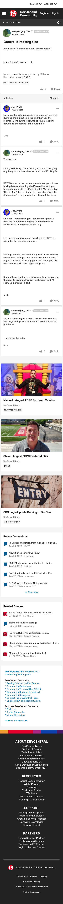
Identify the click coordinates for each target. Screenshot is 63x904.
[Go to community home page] (23, 13)
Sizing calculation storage (23, 622)
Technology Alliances (31, 841)
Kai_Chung (28, 616)
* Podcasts (10, 709)
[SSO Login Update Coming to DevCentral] (31, 491)
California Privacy (31, 882)
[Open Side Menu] (4, 13)
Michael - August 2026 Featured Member (29, 400)
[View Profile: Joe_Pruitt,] (6, 108)
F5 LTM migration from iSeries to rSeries (30, 563)
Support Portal (31, 825)
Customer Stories (31, 790)
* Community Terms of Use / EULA (23, 689)
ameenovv (29, 576)
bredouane (29, 626)
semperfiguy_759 (21, 31)
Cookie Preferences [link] (31, 892)
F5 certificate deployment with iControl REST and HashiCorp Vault (33, 643)
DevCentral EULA (32, 761)
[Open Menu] (58, 22)
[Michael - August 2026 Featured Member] (31, 380)
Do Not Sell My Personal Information (31, 887)
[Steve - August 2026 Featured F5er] (31, 435)
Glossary (31, 787)
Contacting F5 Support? (18, 674)
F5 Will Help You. (22, 671)
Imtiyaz (27, 566)
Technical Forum (13, 22)
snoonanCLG (30, 586)
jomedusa (29, 556)
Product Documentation (31, 781)
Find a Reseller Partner (32, 838)
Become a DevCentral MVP (31, 767)
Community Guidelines (31, 758)
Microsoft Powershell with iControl (27, 653)
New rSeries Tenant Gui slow (24, 553)
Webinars (31, 793)
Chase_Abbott (29, 656)
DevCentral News (11, 405)
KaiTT (27, 546)
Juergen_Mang (31, 646)
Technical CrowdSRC (31, 755)
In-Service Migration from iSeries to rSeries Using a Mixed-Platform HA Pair (32, 542)
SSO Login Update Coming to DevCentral (29, 512)
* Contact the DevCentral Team (21, 697)
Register (44, 13)
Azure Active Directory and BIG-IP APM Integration (30, 612)
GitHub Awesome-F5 (16, 720)
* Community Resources (17, 694)
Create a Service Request (31, 818)
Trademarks (22, 876)
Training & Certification (32, 799)
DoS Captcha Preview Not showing (28, 583)
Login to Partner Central (31, 847)
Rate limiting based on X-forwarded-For (30, 573)
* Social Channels (14, 712)
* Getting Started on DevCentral (22, 683)
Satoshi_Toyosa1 (32, 636)
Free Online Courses (31, 796)
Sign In (55, 13)
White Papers (31, 784)
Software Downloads (31, 822)
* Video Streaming (15, 715)
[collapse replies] (31, 104)
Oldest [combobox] (54, 98)
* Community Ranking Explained (22, 692)
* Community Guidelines (18, 686)
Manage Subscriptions (31, 812)
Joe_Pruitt (16, 107)
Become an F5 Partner (31, 844)
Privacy (43, 876)
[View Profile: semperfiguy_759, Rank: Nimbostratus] (7, 33)
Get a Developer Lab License (31, 764)
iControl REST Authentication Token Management (28, 633)
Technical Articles (31, 752)
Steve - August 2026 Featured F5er (25, 456)
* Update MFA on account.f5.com (23, 700)
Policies (33, 876)
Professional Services (31, 815)
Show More (33, 592)
